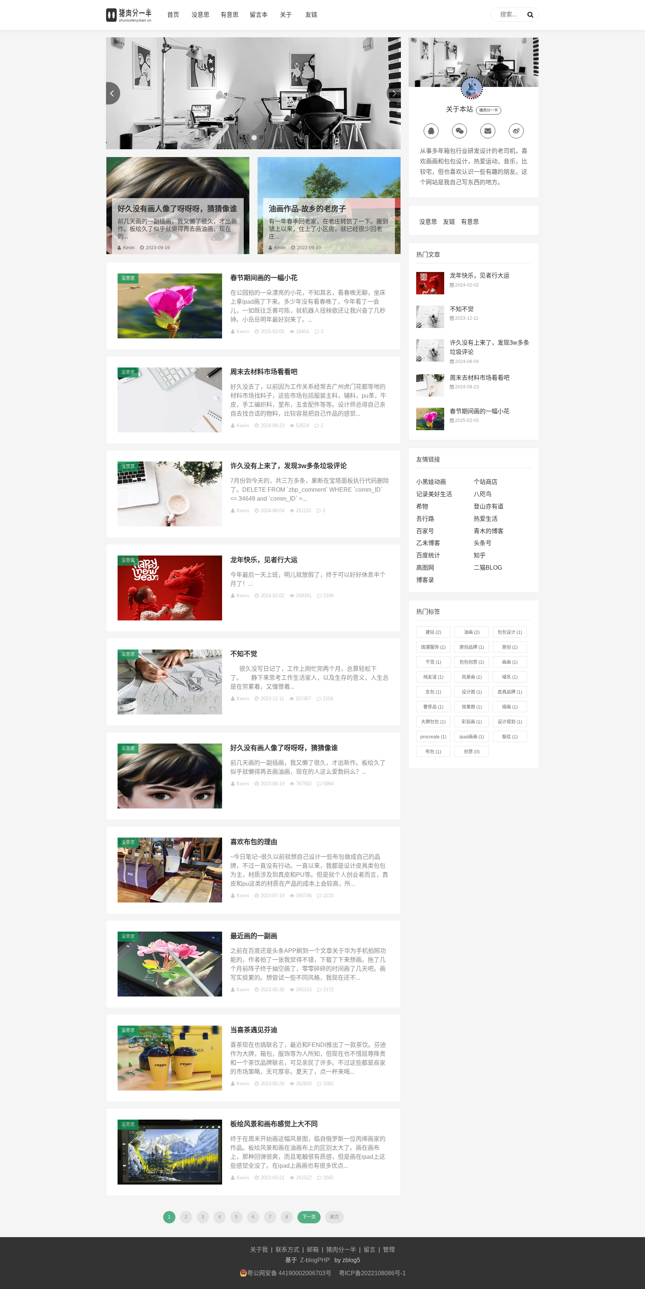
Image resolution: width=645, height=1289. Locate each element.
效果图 (472, 707)
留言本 (259, 15)
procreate (433, 736)
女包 (433, 692)
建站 (433, 632)
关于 (286, 15)
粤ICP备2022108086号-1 (372, 1273)
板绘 (510, 736)
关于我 (259, 1249)
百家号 (425, 531)
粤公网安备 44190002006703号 (289, 1273)
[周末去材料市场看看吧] (170, 430)
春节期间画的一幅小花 (263, 278)
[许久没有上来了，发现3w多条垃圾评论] (170, 524)
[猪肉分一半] (129, 22)
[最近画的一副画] (170, 994)
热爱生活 (486, 519)
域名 (510, 677)
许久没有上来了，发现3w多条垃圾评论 (288, 466)
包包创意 (471, 662)
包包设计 (510, 632)
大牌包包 (433, 722)
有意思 (230, 15)
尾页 (334, 1217)
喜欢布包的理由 (253, 842)
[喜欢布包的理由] (170, 900)
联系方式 (287, 1249)
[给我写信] (487, 130)
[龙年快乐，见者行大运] (170, 618)
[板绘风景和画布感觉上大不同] (170, 1182)
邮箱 (313, 1249)
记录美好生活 (434, 494)
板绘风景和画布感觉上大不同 (274, 1124)
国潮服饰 (433, 647)
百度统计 (428, 555)
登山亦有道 (489, 506)
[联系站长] (431, 130)
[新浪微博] (516, 130)
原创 (510, 647)
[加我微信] (459, 130)
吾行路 (425, 519)
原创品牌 (471, 647)
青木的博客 (489, 531)
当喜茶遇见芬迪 (253, 1030)
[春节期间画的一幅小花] (170, 336)
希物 (422, 506)
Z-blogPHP (315, 1260)
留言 (370, 1249)
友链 (311, 15)
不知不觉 (243, 654)
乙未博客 (428, 543)
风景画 (472, 677)
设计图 (472, 692)
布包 (433, 751)
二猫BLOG (488, 567)
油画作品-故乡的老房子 (307, 209)
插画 (510, 707)
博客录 (425, 580)
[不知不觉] (170, 712)
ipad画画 (471, 736)
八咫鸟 (483, 494)
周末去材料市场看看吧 (263, 372)
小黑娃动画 (431, 482)
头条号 (483, 543)
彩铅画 (472, 722)
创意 (472, 751)
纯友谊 (433, 677)
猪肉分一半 (341, 1249)
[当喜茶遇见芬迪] (170, 1088)
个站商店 (486, 482)
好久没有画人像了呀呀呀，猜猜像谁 (177, 209)
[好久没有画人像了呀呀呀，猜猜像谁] (170, 806)
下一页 (309, 1217)
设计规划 (510, 722)
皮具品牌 (510, 692)
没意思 (200, 15)
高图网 (425, 567)
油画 (472, 632)
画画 (510, 662)
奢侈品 (433, 707)
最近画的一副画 (253, 936)
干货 (433, 662)
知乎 (480, 555)
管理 (389, 1249)
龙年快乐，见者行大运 (263, 560)
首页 (173, 15)
